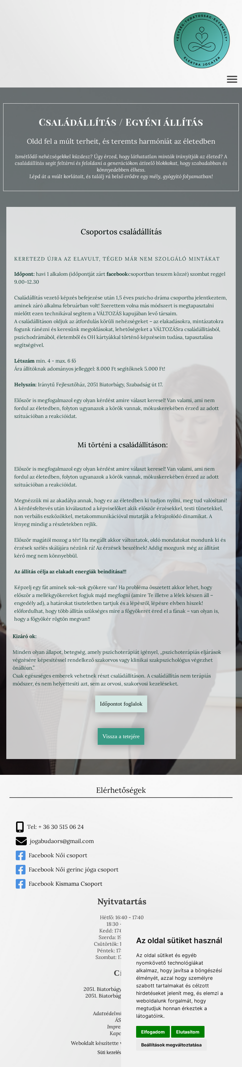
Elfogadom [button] (153, 1031)
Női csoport (71, 855)
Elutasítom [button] (187, 1031)
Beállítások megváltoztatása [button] (171, 1044)
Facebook (42, 855)
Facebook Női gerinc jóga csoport (73, 869)
